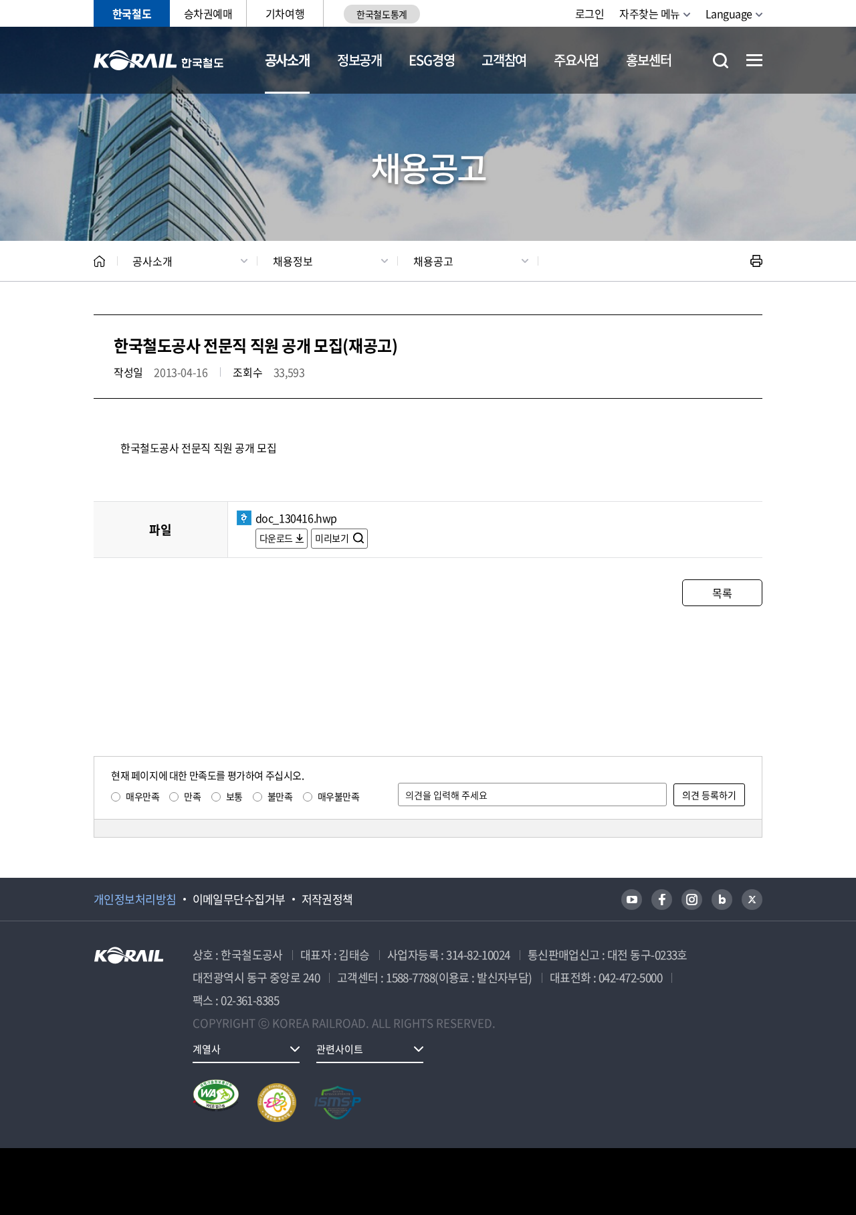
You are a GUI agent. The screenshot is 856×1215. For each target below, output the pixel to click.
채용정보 (293, 261)
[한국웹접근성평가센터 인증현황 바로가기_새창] (216, 1102)
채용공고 (433, 261)
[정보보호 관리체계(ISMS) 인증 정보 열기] (337, 1102)
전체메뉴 (754, 60)
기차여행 (284, 13)
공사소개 (287, 60)
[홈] (99, 261)
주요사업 (576, 60)
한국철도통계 (381, 14)
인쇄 (756, 261)
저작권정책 (327, 899)
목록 (722, 593)
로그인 (590, 13)
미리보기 (332, 538)
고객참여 (503, 60)
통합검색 (720, 60)
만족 (192, 796)
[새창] (631, 899)
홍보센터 (648, 60)
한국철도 (131, 13)
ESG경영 (431, 60)
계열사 (207, 1049)
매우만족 (142, 796)
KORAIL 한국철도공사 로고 (159, 60)
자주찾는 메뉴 (649, 13)
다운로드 (276, 538)
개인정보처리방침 (135, 899)
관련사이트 (339, 1049)
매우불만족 (339, 796)
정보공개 (359, 60)
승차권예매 (208, 13)
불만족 (280, 796)
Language (729, 13)
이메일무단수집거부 (239, 899)
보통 (234, 796)
